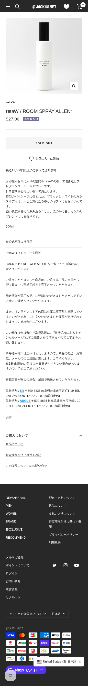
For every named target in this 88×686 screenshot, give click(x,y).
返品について (14, 444)
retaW (10, 102)
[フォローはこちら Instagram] (65, 565)
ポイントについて (17, 565)
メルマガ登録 (14, 557)
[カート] (79, 6)
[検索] (17, 6)
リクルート (13, 597)
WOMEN (11, 513)
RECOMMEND (16, 537)
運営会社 (12, 589)
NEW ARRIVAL (16, 498)
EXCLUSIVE (14, 529)
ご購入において (17, 435)
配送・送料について (62, 498)
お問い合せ (13, 581)
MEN (9, 505)
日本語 (56, 614)
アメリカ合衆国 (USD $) (25, 614)
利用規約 (55, 542)
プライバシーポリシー (63, 534)
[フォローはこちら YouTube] (76, 565)
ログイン (12, 573)
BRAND (11, 521)
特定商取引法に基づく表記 (23, 455)
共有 (9, 417)
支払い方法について (62, 513)
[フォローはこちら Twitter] (54, 565)
